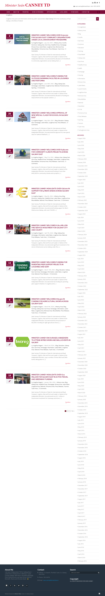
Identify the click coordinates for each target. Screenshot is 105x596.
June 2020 (81, 383)
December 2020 (82, 363)
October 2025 (82, 174)
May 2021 (81, 346)
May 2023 (81, 267)
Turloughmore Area (83, 131)
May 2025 (81, 191)
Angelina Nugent (38, 44)
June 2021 (81, 342)
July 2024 (81, 218)
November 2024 (83, 205)
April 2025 (81, 194)
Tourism (66, 387)
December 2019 (82, 404)
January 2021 (82, 359)
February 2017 (82, 521)
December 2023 (82, 242)
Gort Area (48, 46)
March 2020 (81, 394)
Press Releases (53, 50)
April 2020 (81, 390)
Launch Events (82, 90)
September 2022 (83, 291)
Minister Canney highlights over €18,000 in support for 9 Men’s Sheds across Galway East (51, 192)
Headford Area (55, 46)
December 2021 (82, 322)
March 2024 (81, 232)
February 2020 (82, 397)
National (57, 87)
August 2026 (81, 139)
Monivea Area (60, 48)
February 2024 (82, 236)
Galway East (41, 46)
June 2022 (81, 301)
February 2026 (82, 160)
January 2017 (82, 524)
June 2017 (81, 507)
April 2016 (81, 555)
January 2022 (82, 318)
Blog (56, 85)
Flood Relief (81, 56)
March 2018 (81, 476)
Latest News (42, 48)
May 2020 (81, 387)
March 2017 (81, 517)
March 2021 (81, 352)
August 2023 (81, 256)
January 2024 (82, 239)
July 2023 (81, 260)
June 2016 (81, 548)
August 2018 (81, 459)
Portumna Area (44, 50)
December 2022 (82, 284)
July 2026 (81, 143)
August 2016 (81, 541)
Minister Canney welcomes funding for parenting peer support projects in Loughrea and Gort (49, 265)
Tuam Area (61, 50)
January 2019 (82, 442)
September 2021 (83, 332)
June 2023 (81, 263)
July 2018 (81, 462)
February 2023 (82, 277)
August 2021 (81, 335)
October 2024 (82, 208)
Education (61, 122)
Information (41, 236)
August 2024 (81, 215)
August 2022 (81, 294)
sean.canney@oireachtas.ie (50, 581)
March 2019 (81, 435)
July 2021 (81, 339)
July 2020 (81, 380)
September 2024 (83, 212)
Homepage (63, 46)
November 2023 (83, 246)
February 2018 (82, 480)
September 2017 (83, 497)
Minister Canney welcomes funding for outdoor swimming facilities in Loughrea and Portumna (50, 79)
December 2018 (82, 445)
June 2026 (81, 146)
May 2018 (81, 469)
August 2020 (81, 376)
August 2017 (81, 500)
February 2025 (82, 201)
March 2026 (81, 157)
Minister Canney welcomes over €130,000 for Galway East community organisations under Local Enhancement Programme (51, 38)
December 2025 (82, 167)
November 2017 (83, 490)
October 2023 (82, 249)
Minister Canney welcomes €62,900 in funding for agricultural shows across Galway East (50, 302)
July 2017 (81, 504)
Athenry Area (58, 44)
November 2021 (83, 325)
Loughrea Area (51, 48)
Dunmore (34, 46)
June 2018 (81, 466)
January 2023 (82, 280)
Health (80, 69)
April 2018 (81, 473)
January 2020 (82, 401)
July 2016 (81, 545)
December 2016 (82, 528)
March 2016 (81, 559)
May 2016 (81, 552)
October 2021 (82, 328)
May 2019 (81, 428)
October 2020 (82, 370)
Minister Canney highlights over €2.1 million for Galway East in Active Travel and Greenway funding (50, 378)
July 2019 (81, 421)
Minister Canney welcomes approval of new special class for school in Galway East (50, 116)
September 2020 (83, 373)
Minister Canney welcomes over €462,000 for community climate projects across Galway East (50, 153)
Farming (34, 310)
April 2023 (81, 270)
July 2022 (81, 297)
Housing (80, 76)
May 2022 (81, 304)
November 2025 (83, 170)
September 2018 (83, 456)
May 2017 (81, 510)
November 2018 (83, 449)
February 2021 (82, 356)
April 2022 (81, 308)
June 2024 (81, 222)
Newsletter (81, 107)
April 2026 (81, 153)
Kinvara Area (35, 48)
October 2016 (82, 535)
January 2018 (82, 483)
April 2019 (81, 431)
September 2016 (83, 538)
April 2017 (81, 514)
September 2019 (83, 414)
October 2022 (82, 287)
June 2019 (81, 425)
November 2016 (83, 531)
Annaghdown (82, 28)
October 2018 (82, 452)
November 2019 (83, 407)
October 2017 (82, 493)
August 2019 (81, 418)
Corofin (64, 44)
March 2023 (81, 273)
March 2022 (81, 311)
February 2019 (82, 438)
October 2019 (82, 411)
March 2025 (81, 198)
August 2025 (81, 181)
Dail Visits (81, 42)
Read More (67, 66)
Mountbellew (35, 50)
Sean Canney (49, 20)
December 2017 (82, 486)
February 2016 (82, 562)
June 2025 (81, 187)
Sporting (34, 89)
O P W (80, 111)
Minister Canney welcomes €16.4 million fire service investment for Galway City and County (50, 229)
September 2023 (83, 253)
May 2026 (81, 150)
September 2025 (83, 177)
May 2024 (81, 225)
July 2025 (81, 184)
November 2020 (83, 366)
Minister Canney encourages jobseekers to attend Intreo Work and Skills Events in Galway (51, 341)
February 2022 (82, 315)
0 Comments (41, 89)
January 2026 (82, 163)
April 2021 (81, 349)
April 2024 (81, 229)
